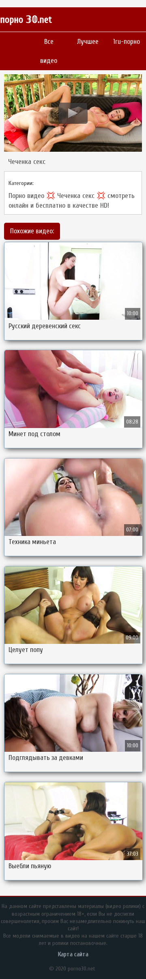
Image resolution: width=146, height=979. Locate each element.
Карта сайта (73, 954)
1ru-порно (126, 41)
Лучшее (88, 41)
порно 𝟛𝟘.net (26, 19)
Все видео (48, 51)
